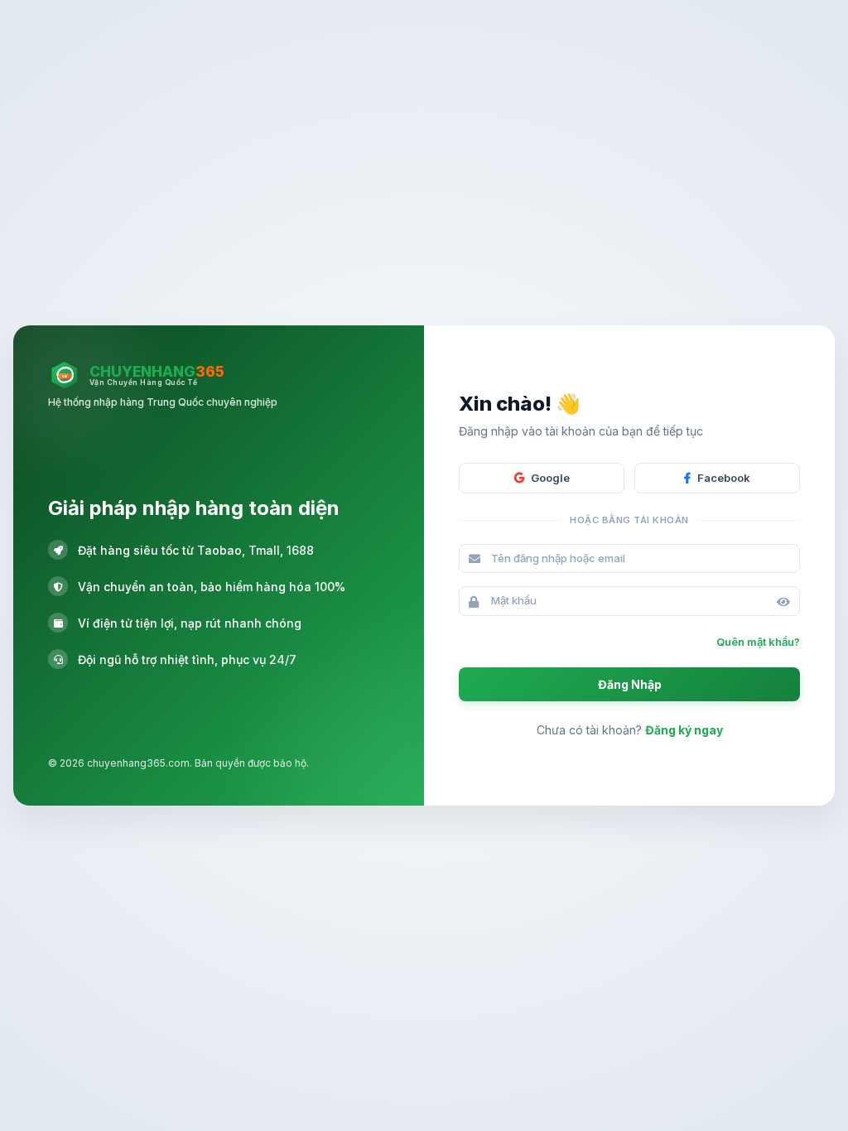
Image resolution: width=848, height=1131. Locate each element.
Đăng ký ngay (684, 730)
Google (550, 477)
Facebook (723, 477)
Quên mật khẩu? (758, 641)
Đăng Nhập (630, 684)
